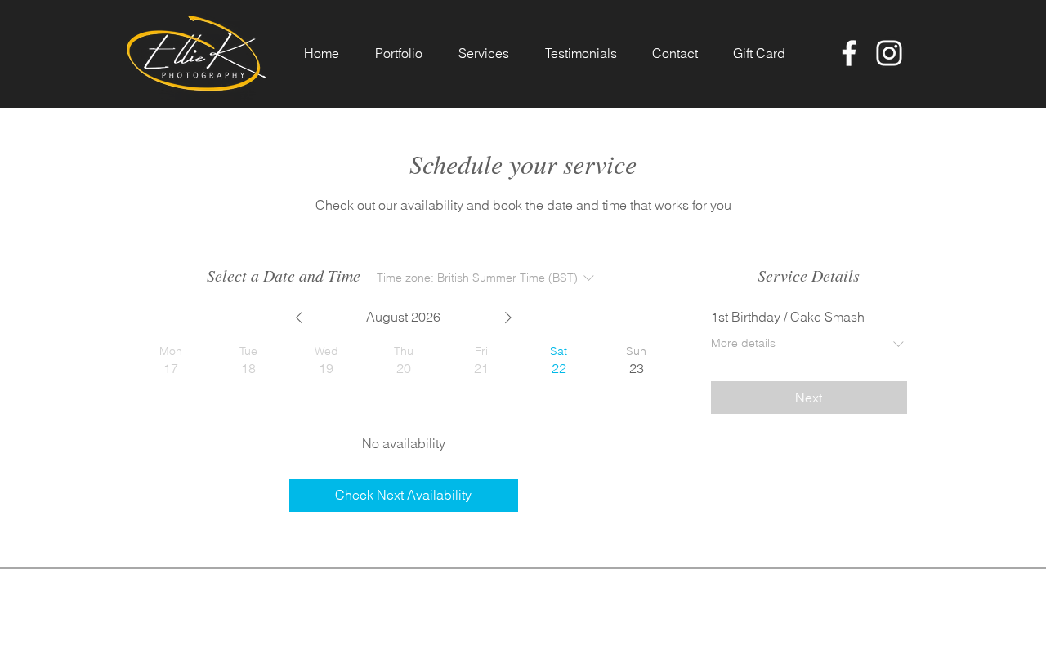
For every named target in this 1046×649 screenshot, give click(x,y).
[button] (398, 53)
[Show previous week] (299, 317)
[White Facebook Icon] (849, 53)
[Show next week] (508, 317)
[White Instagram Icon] (889, 53)
